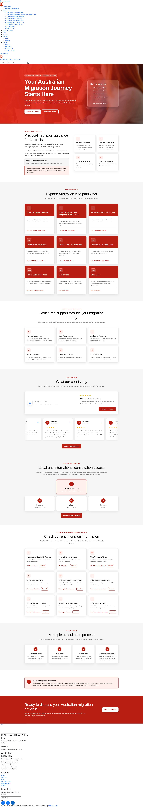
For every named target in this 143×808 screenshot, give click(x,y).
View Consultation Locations (71, 515)
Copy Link (42, 565)
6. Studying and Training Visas (14, 22)
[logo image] (1, 56)
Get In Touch (4, 53)
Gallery (7, 40)
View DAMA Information (33, 612)
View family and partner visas (35, 290)
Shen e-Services (53, 806)
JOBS (4, 32)
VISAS (4, 11)
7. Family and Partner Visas (13, 24)
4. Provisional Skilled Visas (13, 18)
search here (3, 63)
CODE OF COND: (8, 30)
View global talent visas (65, 260)
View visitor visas (64, 290)
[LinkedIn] (13, 803)
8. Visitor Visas (9, 26)
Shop (2, 779)
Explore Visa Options (50, 111)
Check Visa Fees (63, 565)
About (3, 775)
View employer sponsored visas (36, 230)
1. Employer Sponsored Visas (14, 13)
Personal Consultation (12, 9)
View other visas (95, 290)
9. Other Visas (9, 28)
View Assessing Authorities (98, 589)
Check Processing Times (97, 565)
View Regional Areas (64, 612)
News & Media (5, 783)
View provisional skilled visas (35, 260)
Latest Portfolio (6, 781)
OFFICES (7, 44)
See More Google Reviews (71, 446)
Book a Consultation (33, 111)
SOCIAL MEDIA (9, 50)
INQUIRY (5, 34)
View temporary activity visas (67, 230)
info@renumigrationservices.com (10, 59)
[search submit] (28, 63)
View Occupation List (33, 589)
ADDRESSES (9, 48)
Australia (5, 36)
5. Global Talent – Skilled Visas (14, 20)
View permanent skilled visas (99, 230)
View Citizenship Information (98, 612)
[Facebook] (3, 803)
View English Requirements (66, 589)
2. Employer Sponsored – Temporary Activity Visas (20, 15)
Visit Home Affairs (32, 565)
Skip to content (5, 1)
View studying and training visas (100, 260)
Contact (5, 42)
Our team (8, 46)
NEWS (7, 38)
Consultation (7, 7)
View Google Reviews (107, 409)
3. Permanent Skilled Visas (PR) (14, 17)
